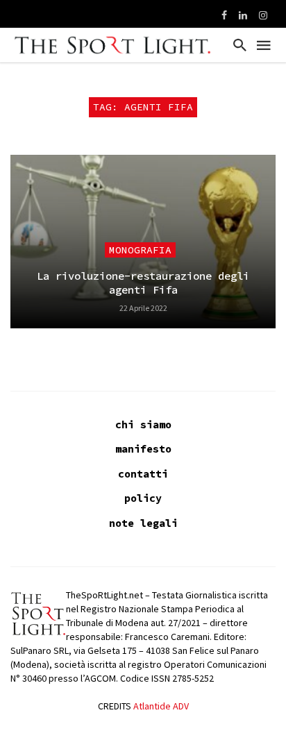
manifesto (143, 448)
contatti (143, 473)
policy (143, 498)
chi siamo (143, 424)
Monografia (140, 250)
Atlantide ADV (161, 706)
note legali (143, 523)
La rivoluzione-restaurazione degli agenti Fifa (143, 282)
